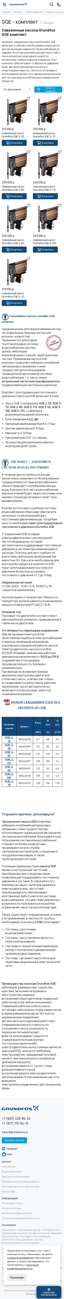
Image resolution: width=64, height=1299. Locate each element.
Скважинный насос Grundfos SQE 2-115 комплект (44, 188)
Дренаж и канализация (16, 1176)
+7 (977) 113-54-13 (15, 1123)
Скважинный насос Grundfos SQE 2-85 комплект (13, 188)
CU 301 (33, 419)
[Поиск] (51, 4)
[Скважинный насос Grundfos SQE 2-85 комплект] (16, 164)
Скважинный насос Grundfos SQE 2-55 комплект (13, 135)
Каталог (18, 12)
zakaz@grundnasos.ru (15, 1132)
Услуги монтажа (11, 1208)
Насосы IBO (8, 1191)
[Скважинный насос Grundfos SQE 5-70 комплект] (16, 271)
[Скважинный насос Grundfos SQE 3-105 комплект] (47, 217)
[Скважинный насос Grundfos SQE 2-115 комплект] (47, 164)
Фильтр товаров (50, 89)
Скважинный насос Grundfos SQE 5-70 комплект (13, 295)
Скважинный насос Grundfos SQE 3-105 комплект (44, 241)
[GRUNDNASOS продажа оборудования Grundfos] (18, 4)
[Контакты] (58, 4)
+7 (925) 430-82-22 (16, 1118)
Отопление (8, 1166)
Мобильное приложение (17, 1213)
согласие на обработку (20, 1257)
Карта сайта (32, 1293)
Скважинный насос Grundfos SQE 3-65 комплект (13, 241)
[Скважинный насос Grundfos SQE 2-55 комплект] (16, 110)
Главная (6, 12)
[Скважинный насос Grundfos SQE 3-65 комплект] (16, 217)
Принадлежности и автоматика (20, 1186)
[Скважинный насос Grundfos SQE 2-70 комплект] (47, 110)
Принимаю (17, 1277)
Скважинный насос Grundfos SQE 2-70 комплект (44, 135)
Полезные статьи (12, 1203)
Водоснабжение (34, 12)
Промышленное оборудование (20, 1181)
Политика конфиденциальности (21, 1218)
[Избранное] (28, 98)
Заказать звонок (14, 1140)
